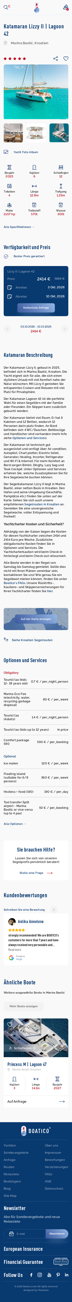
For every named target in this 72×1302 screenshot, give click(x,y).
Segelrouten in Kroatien (41, 504)
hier (49, 591)
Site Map (10, 1196)
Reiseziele (11, 1174)
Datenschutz (54, 1188)
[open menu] (7, 7)
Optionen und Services (29, 438)
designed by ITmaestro (36, 1290)
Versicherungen (56, 1167)
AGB (48, 1181)
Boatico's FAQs (14, 583)
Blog (7, 1188)
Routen (9, 1167)
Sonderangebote (16, 1152)
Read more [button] (14, 949)
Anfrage (10, 1160)
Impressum (53, 1152)
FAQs (48, 1174)
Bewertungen (55, 1160)
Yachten (10, 1145)
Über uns (51, 1145)
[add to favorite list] (9, 1024)
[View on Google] (12, 921)
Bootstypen (12, 1181)
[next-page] (54, 909)
